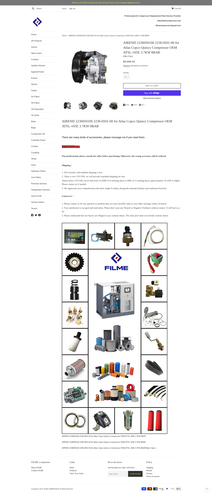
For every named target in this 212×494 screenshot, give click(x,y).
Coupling (35, 153)
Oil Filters (35, 103)
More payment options (152, 98)
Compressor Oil (38, 134)
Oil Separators (37, 109)
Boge (33, 128)
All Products (36, 41)
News (72, 468)
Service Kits (36, 196)
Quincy (34, 84)
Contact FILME (37, 470)
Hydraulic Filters (38, 171)
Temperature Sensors (40, 190)
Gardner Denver (38, 66)
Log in (64, 8)
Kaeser (34, 78)
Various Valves (37, 202)
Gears (33, 159)
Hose (33, 165)
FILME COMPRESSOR (51, 489)
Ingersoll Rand (37, 72)
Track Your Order (76, 473)
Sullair (34, 90)
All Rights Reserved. (66, 489)
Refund (149, 470)
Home (33, 34)
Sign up (72, 8)
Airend (34, 47)
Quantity (126, 73)
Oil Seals (35, 115)
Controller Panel (38, 140)
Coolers (34, 146)
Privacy (149, 473)
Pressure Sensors (39, 184)
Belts (33, 121)
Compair (35, 59)
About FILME (36, 468)
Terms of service (153, 476)
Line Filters (36, 177)
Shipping (126, 66)
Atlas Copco (36, 53)
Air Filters (35, 97)
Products (73, 470)
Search (34, 208)
